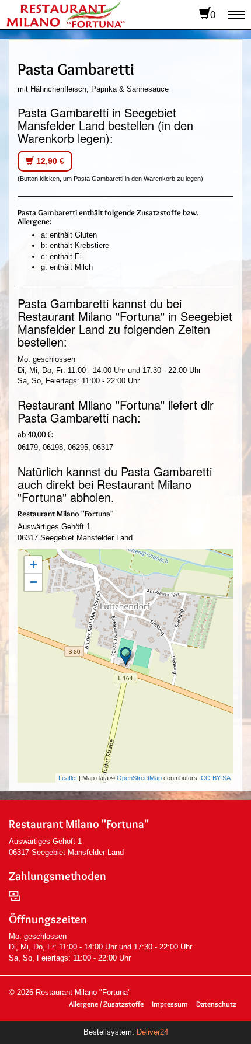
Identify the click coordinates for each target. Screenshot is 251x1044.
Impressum (170, 1003)
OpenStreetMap (139, 777)
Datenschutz (216, 1003)
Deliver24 (152, 1032)
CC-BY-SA (216, 777)
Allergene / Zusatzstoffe (106, 1003)
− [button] (33, 582)
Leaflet (67, 777)
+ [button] (33, 564)
